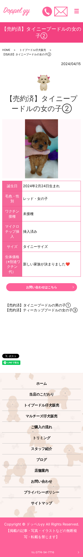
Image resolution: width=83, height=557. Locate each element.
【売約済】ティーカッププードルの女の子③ (41, 310)
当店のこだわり (41, 394)
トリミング (41, 438)
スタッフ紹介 (41, 448)
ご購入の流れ (41, 427)
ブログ (41, 459)
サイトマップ (41, 503)
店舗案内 (42, 470)
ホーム (41, 383)
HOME (6, 50)
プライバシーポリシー (41, 492)
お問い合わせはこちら (41, 287)
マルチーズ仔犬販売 (42, 416)
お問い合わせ (41, 481)
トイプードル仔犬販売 (32, 50)
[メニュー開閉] (76, 11)
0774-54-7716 (42, 552)
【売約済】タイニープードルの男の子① (38, 305)
